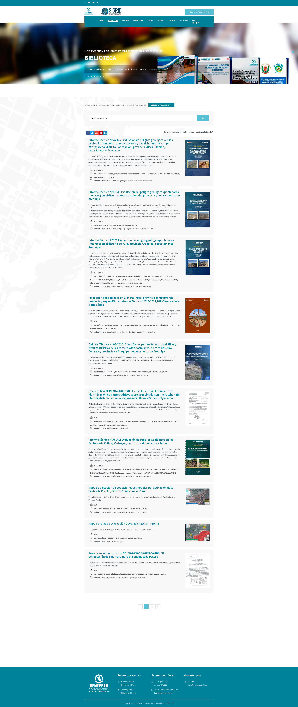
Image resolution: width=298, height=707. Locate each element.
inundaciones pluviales (146, 332)
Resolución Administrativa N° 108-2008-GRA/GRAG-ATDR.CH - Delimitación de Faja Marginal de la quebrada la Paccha (127, 554)
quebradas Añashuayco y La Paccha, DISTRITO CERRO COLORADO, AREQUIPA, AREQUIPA (130, 372)
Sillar (126, 375)
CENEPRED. (170, 703)
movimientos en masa (143, 180)
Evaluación (111, 180)
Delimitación (112, 577)
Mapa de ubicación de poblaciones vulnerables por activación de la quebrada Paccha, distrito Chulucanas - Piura (130, 489)
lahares (150, 229)
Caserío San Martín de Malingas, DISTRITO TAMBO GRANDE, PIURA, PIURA (124, 325)
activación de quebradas (136, 512)
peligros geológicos (125, 180)
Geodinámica (112, 332)
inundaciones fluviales (127, 332)
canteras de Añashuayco (138, 375)
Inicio (87, 76)
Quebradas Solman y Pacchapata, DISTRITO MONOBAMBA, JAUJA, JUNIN (145, 473)
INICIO (101, 20)
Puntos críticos (113, 428)
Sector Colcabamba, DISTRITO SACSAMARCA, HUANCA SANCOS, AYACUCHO (125, 421)
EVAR (151, 20)
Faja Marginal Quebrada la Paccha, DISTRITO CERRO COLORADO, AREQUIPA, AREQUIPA (130, 574)
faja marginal (123, 577)
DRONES (125, 20)
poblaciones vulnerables (117, 512)
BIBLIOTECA (113, 20)
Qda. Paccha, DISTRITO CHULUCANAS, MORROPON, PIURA (118, 538)
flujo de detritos (139, 229)
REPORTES (184, 20)
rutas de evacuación (115, 542)
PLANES (160, 20)
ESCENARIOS (138, 20)
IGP (95, 321)
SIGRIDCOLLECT (196, 21)
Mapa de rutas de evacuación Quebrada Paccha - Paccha (123, 523)
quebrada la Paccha (137, 577)
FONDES (172, 20)
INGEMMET (98, 170)
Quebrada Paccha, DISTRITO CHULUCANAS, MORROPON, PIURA (120, 508)
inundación (124, 428)
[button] (293, 52)
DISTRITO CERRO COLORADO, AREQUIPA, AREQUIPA (115, 225)
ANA (95, 417)
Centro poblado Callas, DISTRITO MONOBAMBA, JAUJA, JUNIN (120, 469)
